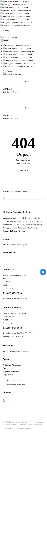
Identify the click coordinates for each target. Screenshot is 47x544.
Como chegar (8, 288)
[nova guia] (9, 38)
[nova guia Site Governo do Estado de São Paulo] (15, 1)
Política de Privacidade (12, 365)
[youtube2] (36, 93)
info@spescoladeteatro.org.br (15, 245)
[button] (19, 45)
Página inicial (23, 170)
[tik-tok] (29, 99)
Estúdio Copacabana (26, 429)
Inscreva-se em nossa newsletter (16, 351)
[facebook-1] (29, 93)
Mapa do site (8, 375)
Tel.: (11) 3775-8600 (12, 328)
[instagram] (23, 93)
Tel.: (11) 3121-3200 (12, 293)
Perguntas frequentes (11, 371)
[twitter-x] (23, 99)
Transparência (8, 368)
